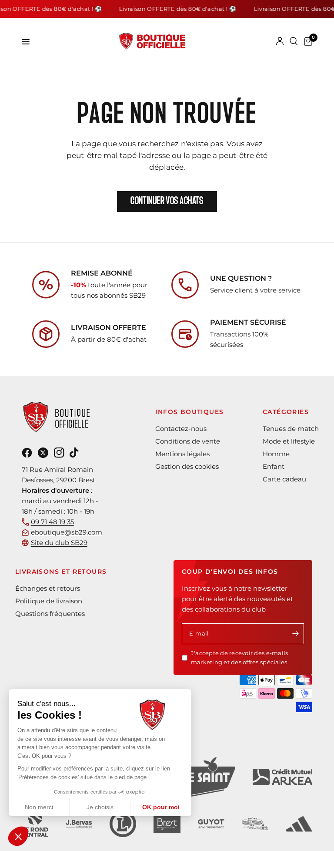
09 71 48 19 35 (52, 522)
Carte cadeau (284, 479)
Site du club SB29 (59, 542)
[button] (18, 836)
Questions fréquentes (50, 613)
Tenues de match (291, 428)
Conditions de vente (187, 441)
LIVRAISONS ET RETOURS (61, 571)
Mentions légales (182, 454)
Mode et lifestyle (289, 441)
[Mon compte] (280, 41)
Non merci (39, 807)
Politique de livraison (48, 601)
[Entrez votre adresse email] (295, 633)
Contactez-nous (181, 428)
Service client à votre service (255, 290)
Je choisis (100, 807)
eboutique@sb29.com (66, 532)
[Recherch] (294, 41)
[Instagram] (59, 452)
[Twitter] (43, 452)
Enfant (273, 466)
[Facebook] (27, 452)
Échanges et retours (47, 588)
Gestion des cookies (187, 466)
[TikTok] (74, 452)
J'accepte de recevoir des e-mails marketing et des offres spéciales (239, 657)
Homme (276, 454)
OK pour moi (161, 807)
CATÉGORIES (286, 412)
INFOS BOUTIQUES (189, 412)
